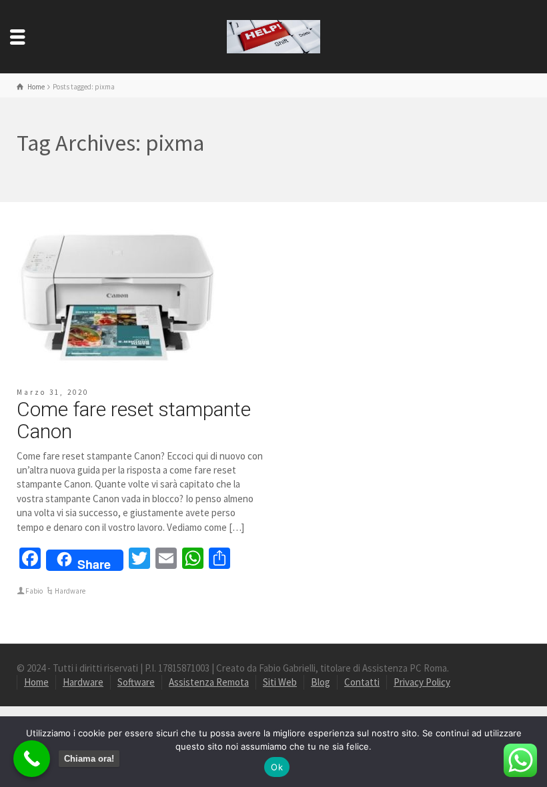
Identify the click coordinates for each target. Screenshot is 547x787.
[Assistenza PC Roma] (273, 35)
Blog (320, 682)
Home (36, 682)
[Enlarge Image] (117, 294)
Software (136, 682)
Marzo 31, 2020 (53, 392)
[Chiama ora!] (31, 758)
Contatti (362, 682)
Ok (277, 767)
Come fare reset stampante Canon (134, 420)
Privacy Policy (422, 682)
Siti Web (280, 682)
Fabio (34, 591)
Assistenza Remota (209, 682)
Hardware (70, 591)
